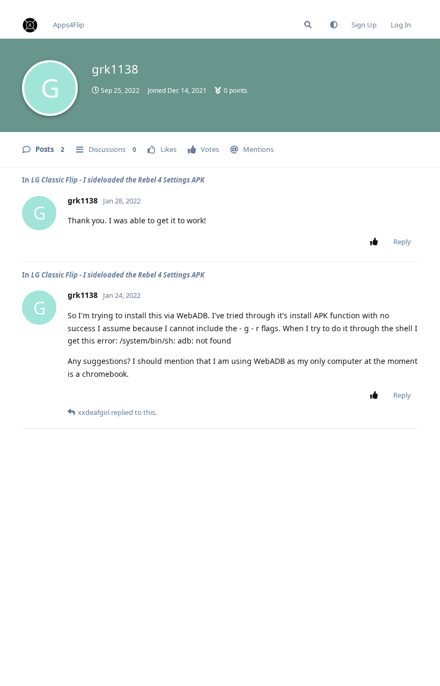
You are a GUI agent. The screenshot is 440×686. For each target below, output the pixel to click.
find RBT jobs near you (36, 5)
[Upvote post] (376, 242)
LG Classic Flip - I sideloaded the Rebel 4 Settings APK (117, 180)
